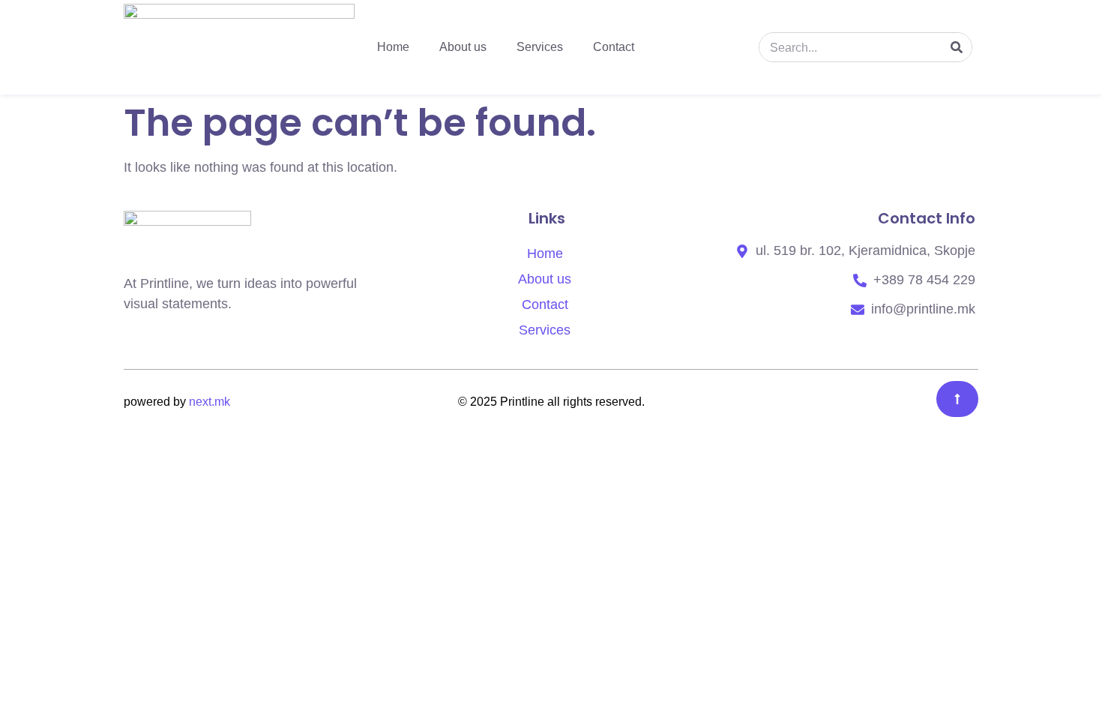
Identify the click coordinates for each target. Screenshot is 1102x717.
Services (540, 46)
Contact (613, 46)
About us (463, 46)
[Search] (957, 47)
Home (393, 46)
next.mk (209, 401)
